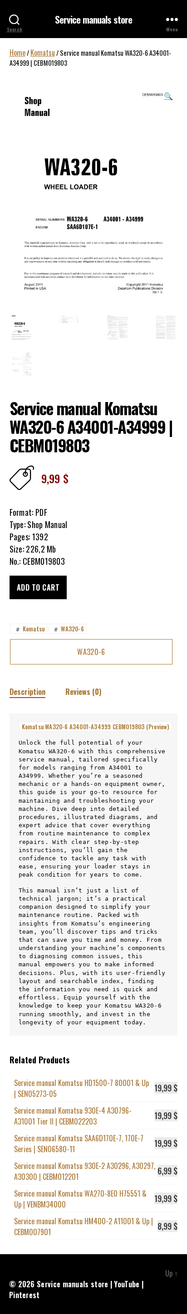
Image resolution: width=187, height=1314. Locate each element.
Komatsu (42, 52)
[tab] (27, 691)
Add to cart (38, 587)
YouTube (126, 1284)
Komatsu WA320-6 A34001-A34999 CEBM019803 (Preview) (95, 726)
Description (27, 691)
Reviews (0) (83, 691)
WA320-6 (68, 628)
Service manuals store (94, 19)
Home (17, 52)
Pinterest (24, 1295)
